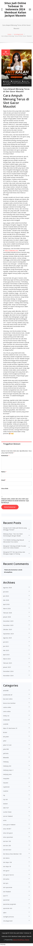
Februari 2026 (7, 613)
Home (9, 34)
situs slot (26, 81)
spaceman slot (7, 908)
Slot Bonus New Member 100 (12, 854)
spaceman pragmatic (9, 904)
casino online (7, 707)
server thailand (7, 816)
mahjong (5, 762)
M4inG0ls (6, 81)
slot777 (5, 896)
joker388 (6, 749)
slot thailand (7, 891)
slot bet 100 (7, 841)
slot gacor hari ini (8, 875)
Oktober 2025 (7, 629)
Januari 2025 (7, 667)
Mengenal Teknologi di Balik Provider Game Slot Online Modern (14, 547)
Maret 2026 (7, 608)
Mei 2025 (6, 650)
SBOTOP (6, 808)
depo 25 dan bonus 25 (10, 728)
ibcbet (5, 732)
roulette (5, 791)
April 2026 (6, 604)
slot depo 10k (7, 862)
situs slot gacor (8, 833)
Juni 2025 (6, 646)
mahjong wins (7, 774)
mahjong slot (7, 766)
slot (4, 83)
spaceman (6, 900)
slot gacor (8, 83)
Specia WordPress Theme (21, 940)
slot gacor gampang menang (19, 83)
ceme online (7, 711)
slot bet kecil (7, 850)
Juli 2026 (5, 592)
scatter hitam (7, 812)
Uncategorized (18, 34)
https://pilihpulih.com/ (11, 250)
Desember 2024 (8, 671)
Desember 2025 (8, 621)
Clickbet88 (6, 720)
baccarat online (7, 699)
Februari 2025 (7, 663)
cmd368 (5, 724)
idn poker (6, 736)
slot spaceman (7, 887)
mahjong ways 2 (8, 770)
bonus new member (9, 703)
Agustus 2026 (7, 587)
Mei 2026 (6, 600)
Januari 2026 (7, 617)
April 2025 (6, 654)
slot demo (6, 858)
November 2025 (8, 625)
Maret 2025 (7, 659)
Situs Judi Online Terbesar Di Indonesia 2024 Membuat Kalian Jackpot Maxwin (15, 9)
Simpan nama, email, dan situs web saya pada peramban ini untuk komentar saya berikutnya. (15, 500)
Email (3, 480)
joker (4, 741)
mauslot (5, 783)
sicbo (4, 820)
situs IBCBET (7, 829)
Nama (3, 472)
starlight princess (8, 917)
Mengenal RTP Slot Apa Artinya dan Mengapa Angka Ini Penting (14, 553)
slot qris (5, 883)
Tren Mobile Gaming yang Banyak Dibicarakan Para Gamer (13, 541)
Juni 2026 (6, 596)
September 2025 (8, 634)
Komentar (5, 455)
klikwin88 (6, 757)
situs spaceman (8, 837)
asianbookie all (7, 695)
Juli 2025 (5, 642)
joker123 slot (7, 745)
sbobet (5, 803)
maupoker (6, 778)
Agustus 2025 (7, 638)
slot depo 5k (7, 866)
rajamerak (6, 787)
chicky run (6, 716)
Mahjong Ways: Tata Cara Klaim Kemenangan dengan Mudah (13, 535)
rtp (4, 795)
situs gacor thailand (9, 824)
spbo (4, 912)
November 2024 (8, 675)
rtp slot (5, 799)
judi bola (5, 753)
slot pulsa (6, 879)
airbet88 (6, 690)
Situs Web (4, 488)
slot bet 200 (7, 845)
